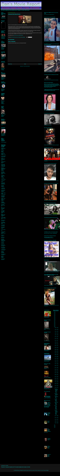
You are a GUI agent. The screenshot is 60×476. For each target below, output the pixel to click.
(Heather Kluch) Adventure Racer (3, 162)
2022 (55, 315)
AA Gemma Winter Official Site (3, 205)
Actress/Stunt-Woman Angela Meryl (3, 223)
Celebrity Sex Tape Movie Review (56, 403)
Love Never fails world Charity (3, 249)
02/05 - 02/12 (56, 387)
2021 (55, 316)
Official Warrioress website (2, 257)
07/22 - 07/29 (56, 358)
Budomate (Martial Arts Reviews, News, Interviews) (3, 240)
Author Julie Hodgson (2, 235)
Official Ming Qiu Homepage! (3, 254)
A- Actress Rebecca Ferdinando (2, 186)
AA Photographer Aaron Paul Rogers (3, 208)
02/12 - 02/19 (56, 385)
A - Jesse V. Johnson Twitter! (3, 179)
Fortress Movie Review (49, 422)
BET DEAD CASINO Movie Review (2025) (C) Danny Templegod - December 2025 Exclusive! (15, 10)
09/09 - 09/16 (56, 349)
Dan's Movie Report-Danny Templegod (48, 396)
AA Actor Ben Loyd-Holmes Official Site (3, 196)
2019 (55, 318)
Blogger (47, 470)
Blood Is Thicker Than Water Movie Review (56, 407)
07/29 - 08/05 (56, 356)
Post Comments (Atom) (27, 66)
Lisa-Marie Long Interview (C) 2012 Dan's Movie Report (56, 412)
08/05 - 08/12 (56, 354)
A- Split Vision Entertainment (3, 188)
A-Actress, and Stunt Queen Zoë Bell (3, 191)
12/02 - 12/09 (56, 334)
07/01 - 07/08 (56, 363)
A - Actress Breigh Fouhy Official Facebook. (3, 176)
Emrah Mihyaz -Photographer (3, 247)
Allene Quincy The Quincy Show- (3, 228)
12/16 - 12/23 (56, 331)
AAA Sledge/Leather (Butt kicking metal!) (3, 215)
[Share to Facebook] (30, 37)
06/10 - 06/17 (56, 369)
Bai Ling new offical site (3, 237)
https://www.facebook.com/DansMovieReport (50, 86)
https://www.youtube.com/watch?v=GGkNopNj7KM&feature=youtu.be (49, 237)
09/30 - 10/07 (56, 345)
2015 (55, 323)
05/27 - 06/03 (56, 372)
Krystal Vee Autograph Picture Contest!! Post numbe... (56, 391)
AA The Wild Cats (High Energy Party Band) (3, 211)
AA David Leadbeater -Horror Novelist (3, 202)
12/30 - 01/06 (56, 327)
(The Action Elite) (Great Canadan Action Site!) (3, 172)
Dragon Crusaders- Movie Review (49, 447)
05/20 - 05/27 (56, 374)
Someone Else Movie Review (56, 394)
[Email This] (28, 37)
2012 (55, 326)
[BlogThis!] (29, 37)
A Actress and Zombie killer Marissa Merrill (3, 183)
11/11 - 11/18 (56, 340)
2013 (55, 325)
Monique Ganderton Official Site (2, 252)
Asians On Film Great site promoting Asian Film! (3, 232)
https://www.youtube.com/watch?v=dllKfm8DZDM (50, 233)
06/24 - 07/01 (56, 365)
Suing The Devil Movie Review (49, 439)
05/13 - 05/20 (56, 376)
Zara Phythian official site (3, 259)
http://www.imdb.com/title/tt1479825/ (18, 35)
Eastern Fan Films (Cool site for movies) (3, 245)
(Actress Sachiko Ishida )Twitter (3, 156)
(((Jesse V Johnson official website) (3, 149)
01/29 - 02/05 (56, 415)
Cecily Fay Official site (2, 243)
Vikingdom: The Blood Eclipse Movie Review (49, 414)
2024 (55, 313)
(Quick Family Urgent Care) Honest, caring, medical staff (3, 165)
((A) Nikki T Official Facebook (2, 151)
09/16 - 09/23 (56, 347)
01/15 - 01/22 (56, 419)
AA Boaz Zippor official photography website (3, 199)
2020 (55, 317)
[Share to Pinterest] (31, 37)
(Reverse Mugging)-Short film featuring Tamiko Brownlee (3, 169)
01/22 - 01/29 (56, 417)
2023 (55, 314)
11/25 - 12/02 (56, 336)
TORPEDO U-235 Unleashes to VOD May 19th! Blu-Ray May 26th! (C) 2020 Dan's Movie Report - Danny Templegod (47, 404)
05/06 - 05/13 (56, 378)
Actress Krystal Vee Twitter (3, 220)
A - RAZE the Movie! (3, 181)
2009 (55, 427)
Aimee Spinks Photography (3, 225)
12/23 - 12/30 (56, 329)
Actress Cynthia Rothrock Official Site (3, 218)
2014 (55, 324)
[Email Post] (27, 37)
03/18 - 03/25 (56, 383)
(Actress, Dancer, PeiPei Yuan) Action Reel (3, 159)
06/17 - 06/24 (56, 367)
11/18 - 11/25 (56, 338)
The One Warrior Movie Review (56, 400)
